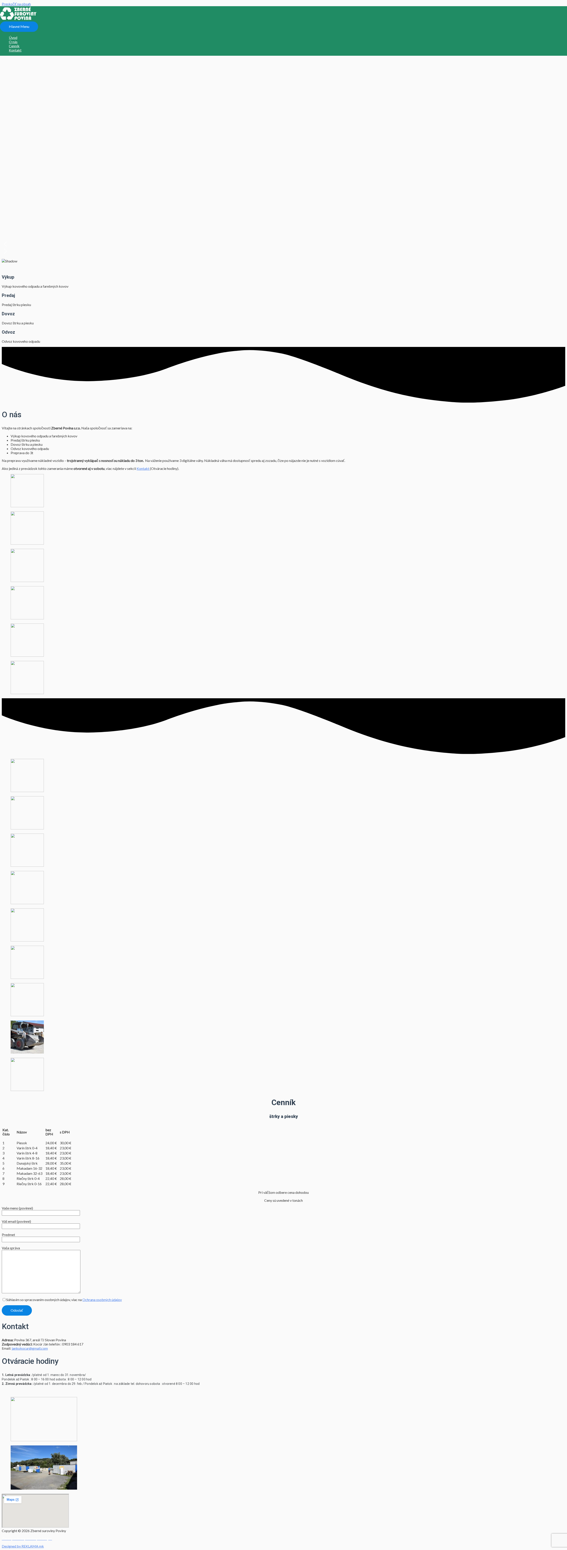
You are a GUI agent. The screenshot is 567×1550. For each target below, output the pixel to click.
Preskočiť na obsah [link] (16, 4)
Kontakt (143, 468)
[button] (283, 244)
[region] (283, 138)
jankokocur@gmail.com (30, 1348)
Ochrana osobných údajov (102, 1299)
